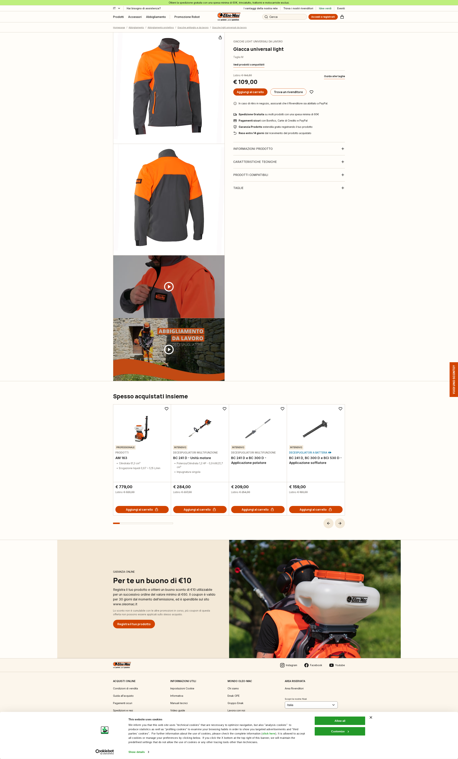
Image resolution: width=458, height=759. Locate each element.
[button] (328, 523)
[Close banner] (371, 717)
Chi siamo (233, 688)
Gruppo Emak (235, 703)
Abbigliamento (136, 27)
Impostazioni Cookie (182, 688)
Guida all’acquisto (123, 695)
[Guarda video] (169, 286)
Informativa (176, 695)
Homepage (119, 27)
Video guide (177, 710)
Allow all (340, 720)
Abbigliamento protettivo (161, 27)
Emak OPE (234, 695)
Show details (136, 751)
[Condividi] (220, 37)
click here (268, 733)
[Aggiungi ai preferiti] (311, 92)
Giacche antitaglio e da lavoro (193, 27)
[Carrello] (342, 17)
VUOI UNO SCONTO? (454, 379)
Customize (338, 731)
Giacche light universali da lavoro (229, 27)
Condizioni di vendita (125, 688)
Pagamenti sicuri (122, 703)
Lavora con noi (236, 710)
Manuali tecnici (179, 703)
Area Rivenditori (294, 688)
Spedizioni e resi (123, 710)
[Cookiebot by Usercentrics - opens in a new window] (104, 752)
